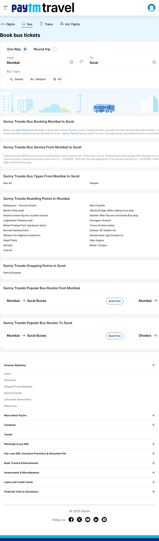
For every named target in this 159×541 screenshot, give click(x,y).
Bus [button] (30, 24)
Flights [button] (10, 24)
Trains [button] (49, 24)
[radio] (17, 49)
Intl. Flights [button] (72, 24)
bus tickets (22, 130)
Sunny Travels (70, 133)
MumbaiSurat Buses (26, 301)
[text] (7, 24)
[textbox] (40, 62)
